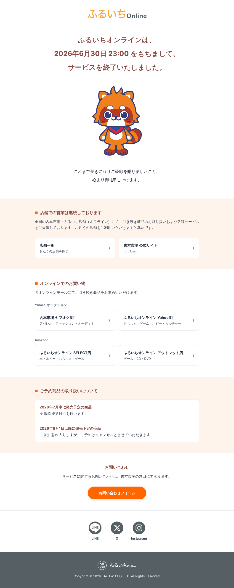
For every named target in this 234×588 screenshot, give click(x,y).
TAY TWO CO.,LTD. (116, 576)
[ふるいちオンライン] (117, 13)
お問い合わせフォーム (117, 493)
